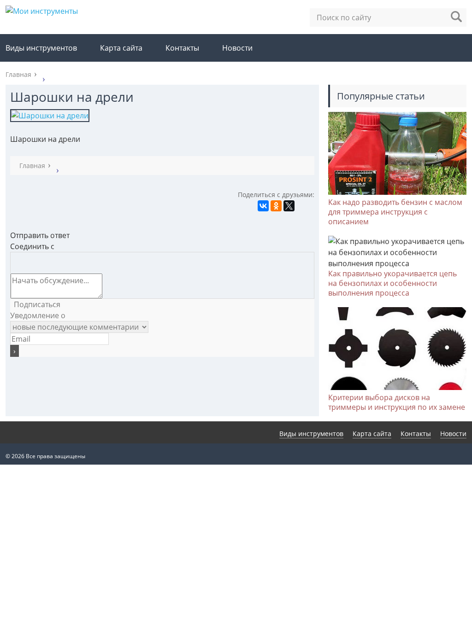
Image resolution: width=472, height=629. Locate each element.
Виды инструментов (41, 48)
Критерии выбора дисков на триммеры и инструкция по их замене (396, 402)
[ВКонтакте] (263, 205)
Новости (237, 48)
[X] (289, 205)
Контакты (182, 48)
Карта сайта (121, 48)
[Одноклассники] (276, 205)
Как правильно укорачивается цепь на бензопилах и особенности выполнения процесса (392, 283)
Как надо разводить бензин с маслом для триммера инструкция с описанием (395, 212)
